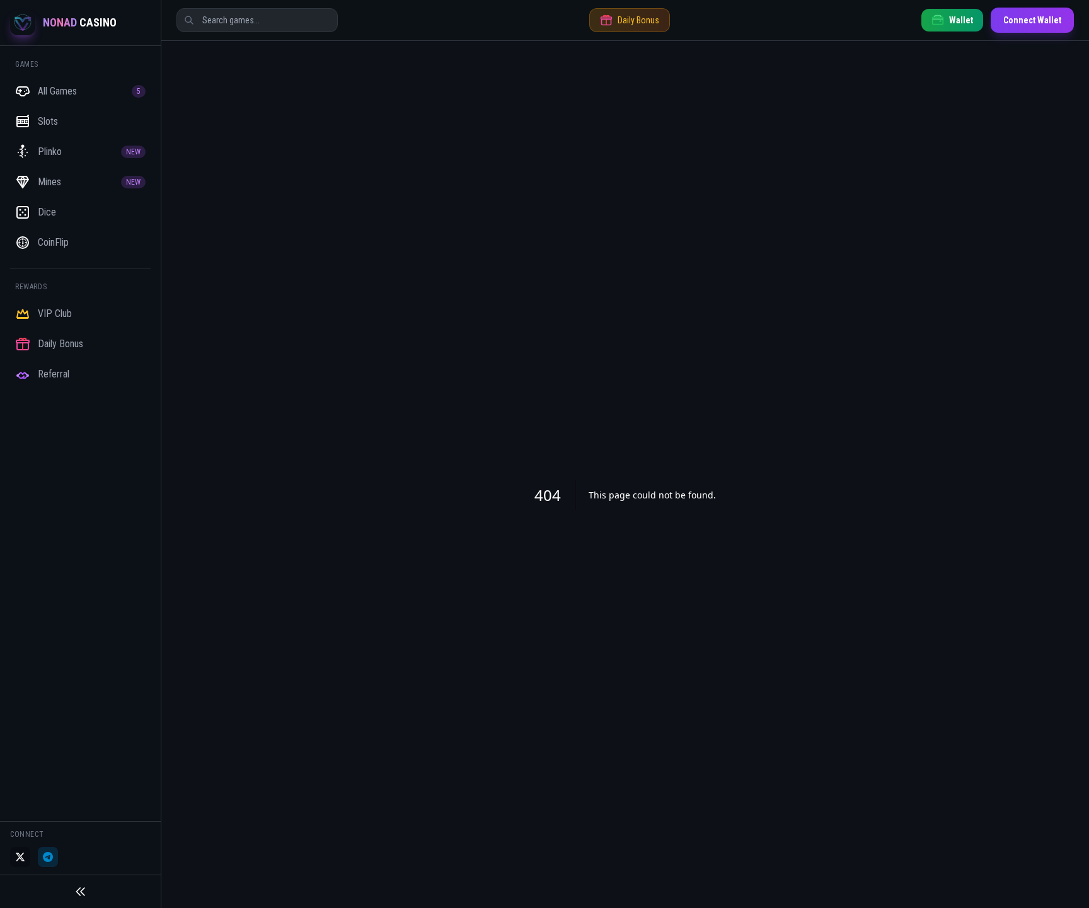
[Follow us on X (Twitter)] (20, 857)
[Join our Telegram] (48, 857)
